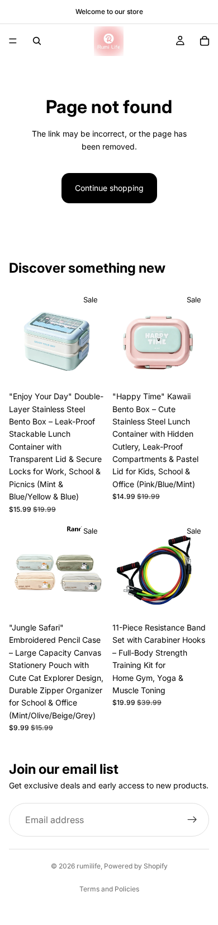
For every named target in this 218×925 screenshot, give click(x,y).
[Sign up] (192, 820)
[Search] (37, 41)
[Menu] (13, 41)
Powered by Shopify (136, 866)
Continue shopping (109, 188)
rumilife (89, 866)
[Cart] (204, 41)
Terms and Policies (109, 889)
